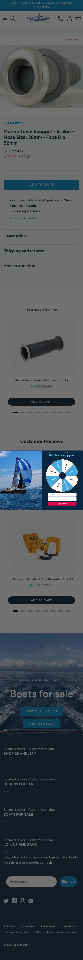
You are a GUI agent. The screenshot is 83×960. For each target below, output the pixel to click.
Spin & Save (62, 504)
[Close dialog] (1, 452)
